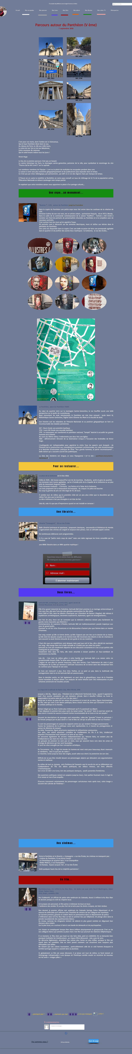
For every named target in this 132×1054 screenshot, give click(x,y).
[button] (40, 246)
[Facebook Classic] (66, 1033)
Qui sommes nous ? (40, 1041)
